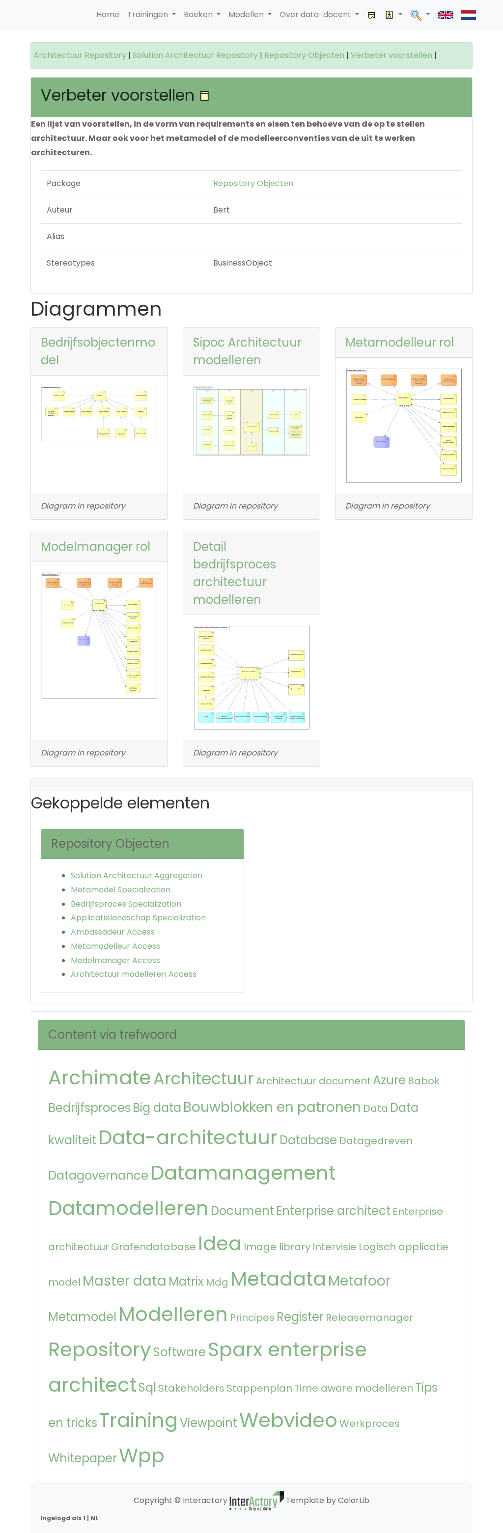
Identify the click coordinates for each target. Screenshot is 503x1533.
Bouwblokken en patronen (272, 1107)
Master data (125, 1281)
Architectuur (203, 1078)
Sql (147, 1387)
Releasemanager (369, 1317)
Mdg (217, 1282)
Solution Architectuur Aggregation (136, 875)
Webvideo (288, 1420)
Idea (220, 1243)
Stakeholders (191, 1388)
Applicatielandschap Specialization (138, 917)
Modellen (247, 14)
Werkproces (369, 1423)
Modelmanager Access (115, 960)
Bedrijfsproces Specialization (126, 904)
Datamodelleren (128, 1208)
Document (242, 1211)
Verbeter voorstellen (391, 55)
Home (107, 14)
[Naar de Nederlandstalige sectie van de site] (468, 15)
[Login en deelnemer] (393, 15)
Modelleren (173, 1314)
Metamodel (82, 1317)
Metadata (278, 1278)
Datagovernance (98, 1175)
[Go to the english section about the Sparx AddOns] (445, 15)
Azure (389, 1080)
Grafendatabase (153, 1247)
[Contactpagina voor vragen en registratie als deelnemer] (372, 15)
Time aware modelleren (353, 1388)
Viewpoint (208, 1423)
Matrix (186, 1281)
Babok (424, 1081)
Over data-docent (316, 14)
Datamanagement (242, 1172)
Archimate (99, 1077)
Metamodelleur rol (399, 342)
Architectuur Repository (79, 55)
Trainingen (148, 14)
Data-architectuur (188, 1137)
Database (308, 1140)
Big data (157, 1108)
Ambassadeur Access (113, 932)
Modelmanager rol (95, 546)
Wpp (142, 1455)
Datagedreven (376, 1141)
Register (300, 1317)
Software (179, 1352)
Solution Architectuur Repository (195, 55)
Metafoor (359, 1281)
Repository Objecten (304, 55)
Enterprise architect (333, 1211)
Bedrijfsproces (89, 1108)
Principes (252, 1317)
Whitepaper (82, 1458)
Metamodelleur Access (115, 946)
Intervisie (334, 1247)
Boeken (199, 14)
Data (375, 1108)
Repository (99, 1349)
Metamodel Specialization (120, 889)
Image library (277, 1247)
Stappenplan (259, 1388)
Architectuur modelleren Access (133, 974)
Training (138, 1420)
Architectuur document (313, 1081)
